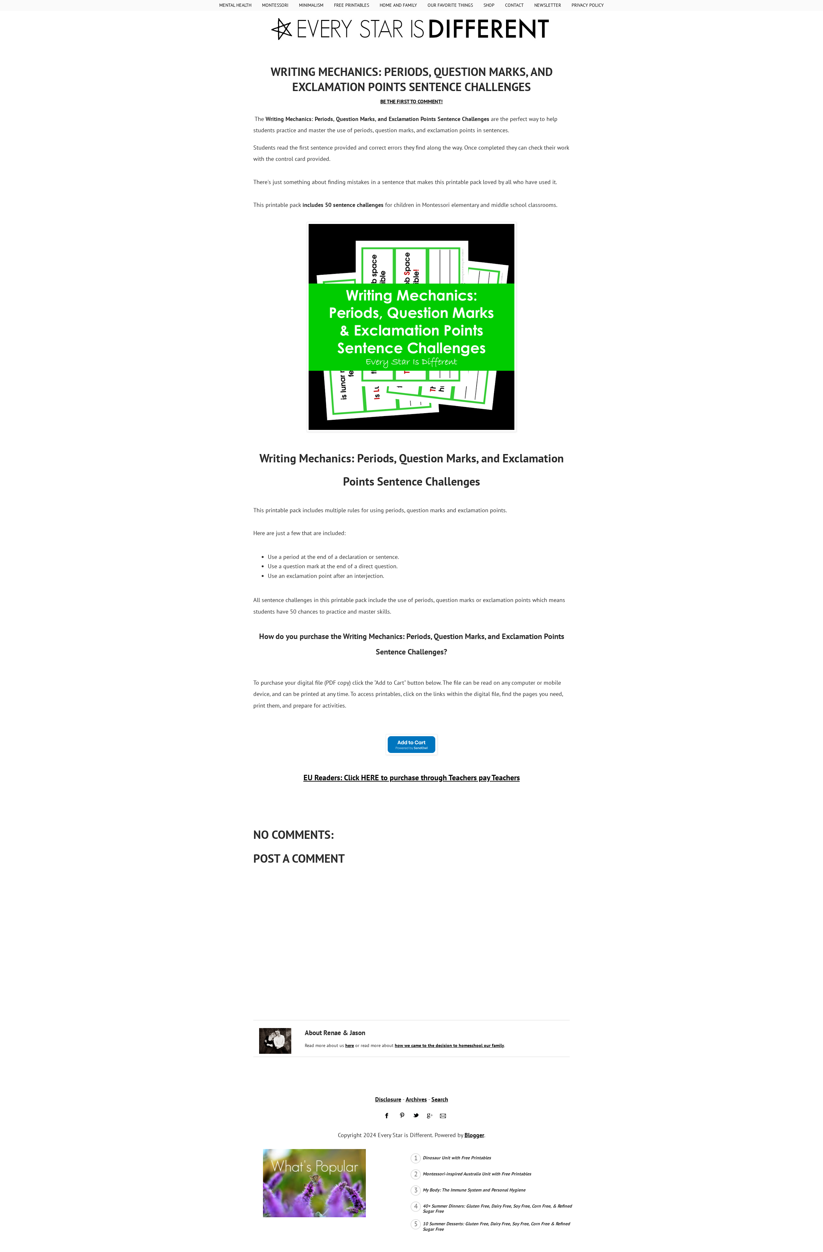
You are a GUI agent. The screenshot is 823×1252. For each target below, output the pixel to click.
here (349, 1045)
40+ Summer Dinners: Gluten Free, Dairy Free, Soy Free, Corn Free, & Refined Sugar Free (497, 1208)
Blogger (474, 1135)
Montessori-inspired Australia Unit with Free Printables (477, 1174)
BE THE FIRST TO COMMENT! (411, 101)
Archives (416, 1099)
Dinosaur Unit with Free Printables (457, 1158)
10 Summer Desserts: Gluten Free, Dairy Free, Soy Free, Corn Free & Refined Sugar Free (496, 1226)
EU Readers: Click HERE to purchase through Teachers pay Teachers (411, 778)
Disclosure (388, 1099)
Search (439, 1099)
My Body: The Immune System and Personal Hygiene (474, 1190)
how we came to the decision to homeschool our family (449, 1045)
